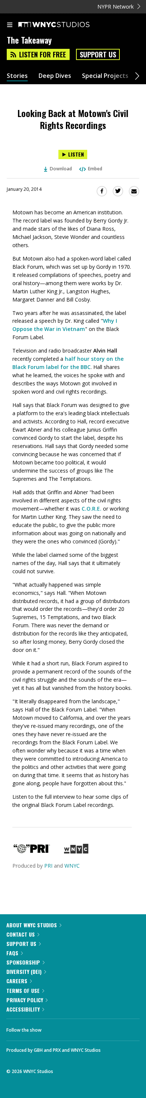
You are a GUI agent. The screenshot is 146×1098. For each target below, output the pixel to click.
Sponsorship (23, 962)
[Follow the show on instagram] (95, 1028)
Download (61, 168)
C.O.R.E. (91, 508)
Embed (95, 168)
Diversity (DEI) (24, 971)
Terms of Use (23, 990)
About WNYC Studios (31, 925)
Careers (16, 981)
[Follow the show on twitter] (75, 1028)
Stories (17, 75)
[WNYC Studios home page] (63, 25)
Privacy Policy (24, 1000)
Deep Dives (55, 75)
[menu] (9, 25)
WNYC (72, 865)
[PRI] (31, 851)
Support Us (98, 54)
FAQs (12, 953)
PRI (48, 865)
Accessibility (23, 1009)
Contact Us (20, 934)
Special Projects (105, 75)
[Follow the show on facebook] (54, 1028)
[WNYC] (76, 851)
